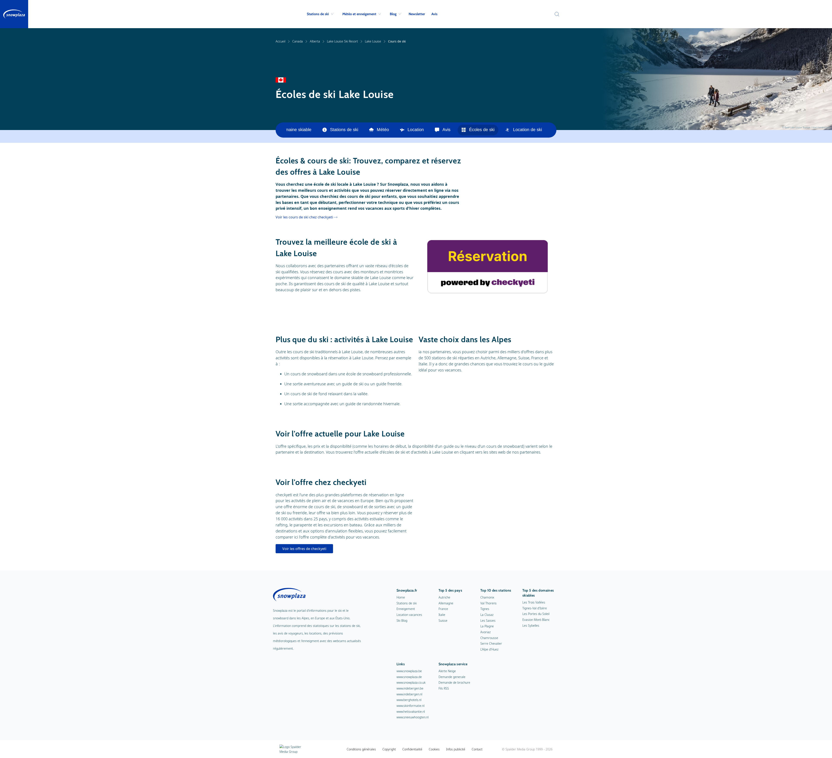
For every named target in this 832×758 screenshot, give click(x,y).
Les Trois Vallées (533, 602)
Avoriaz (485, 632)
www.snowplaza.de (409, 677)
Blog (393, 14)
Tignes (484, 609)
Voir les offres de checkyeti (304, 548)
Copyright (389, 749)
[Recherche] (555, 14)
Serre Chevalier (491, 643)
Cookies (434, 749)
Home (400, 597)
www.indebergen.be (409, 688)
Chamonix (487, 597)
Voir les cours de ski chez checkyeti (304, 217)
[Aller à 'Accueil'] (14, 14)
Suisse (443, 620)
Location (416, 129)
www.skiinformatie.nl (410, 706)
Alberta (315, 41)
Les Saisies (488, 620)
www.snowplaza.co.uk (411, 682)
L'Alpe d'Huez (489, 649)
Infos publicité (455, 749)
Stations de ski (318, 14)
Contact (477, 749)
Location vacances (409, 615)
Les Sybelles (530, 625)
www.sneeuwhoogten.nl (412, 717)
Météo (383, 129)
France (443, 609)
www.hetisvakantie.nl (410, 711)
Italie (442, 615)
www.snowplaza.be (409, 671)
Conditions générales (361, 749)
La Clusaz (486, 615)
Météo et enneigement (359, 14)
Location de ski (527, 129)
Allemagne (446, 603)
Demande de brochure (454, 682)
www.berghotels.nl (408, 700)
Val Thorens (488, 603)
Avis (434, 14)
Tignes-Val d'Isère (534, 608)
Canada (297, 41)
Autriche (444, 597)
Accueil (280, 41)
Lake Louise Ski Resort (342, 41)
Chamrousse (489, 638)
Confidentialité (412, 749)
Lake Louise (373, 41)
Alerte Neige (447, 671)
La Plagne (487, 626)
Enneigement (405, 609)
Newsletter (417, 14)
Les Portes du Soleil (535, 614)
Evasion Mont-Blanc (536, 620)
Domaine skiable (295, 129)
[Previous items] (281, 130)
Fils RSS (444, 688)
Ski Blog (401, 620)
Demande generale (452, 677)
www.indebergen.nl (409, 694)
